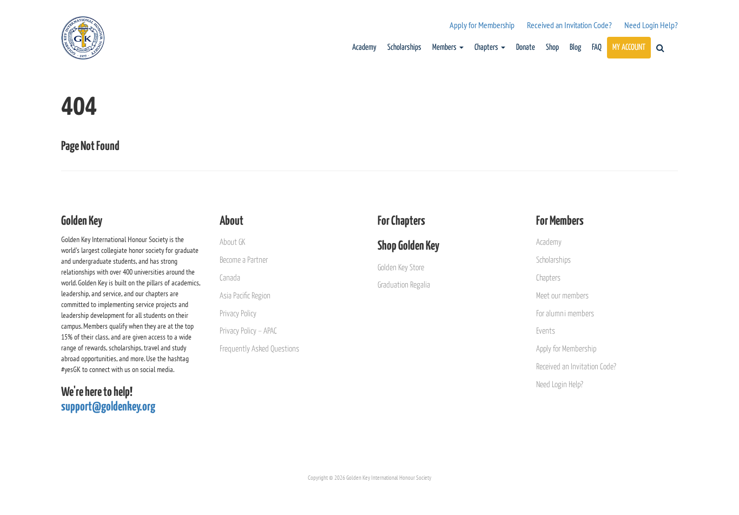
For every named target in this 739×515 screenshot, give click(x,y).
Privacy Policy (238, 314)
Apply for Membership (482, 24)
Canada (230, 278)
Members (445, 47)
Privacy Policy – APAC (248, 331)
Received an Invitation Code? (569, 24)
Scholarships (404, 47)
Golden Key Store (401, 268)
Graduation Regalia (404, 285)
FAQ (597, 47)
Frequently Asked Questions (259, 349)
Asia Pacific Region (245, 296)
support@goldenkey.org (108, 407)
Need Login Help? (651, 24)
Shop (552, 47)
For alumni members (565, 314)
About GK (232, 242)
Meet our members (562, 296)
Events (545, 331)
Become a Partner (244, 260)
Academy (364, 47)
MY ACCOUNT (628, 47)
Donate (525, 47)
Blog (575, 47)
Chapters (487, 47)
